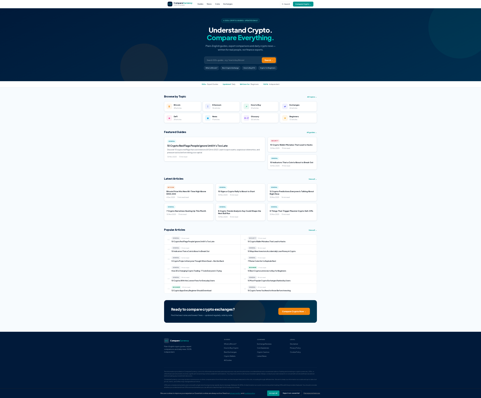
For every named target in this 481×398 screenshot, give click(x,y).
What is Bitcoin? (211, 68)
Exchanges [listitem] (227, 4)
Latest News (262, 356)
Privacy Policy (295, 348)
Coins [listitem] (217, 4)
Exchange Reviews (264, 344)
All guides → (312, 132)
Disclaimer (294, 344)
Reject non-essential (291, 393)
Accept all (273, 393)
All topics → (312, 97)
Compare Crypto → (303, 4)
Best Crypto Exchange (230, 68)
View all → (313, 179)
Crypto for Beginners (267, 68)
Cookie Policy (295, 352)
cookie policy (249, 393)
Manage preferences (312, 393)
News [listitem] (209, 4)
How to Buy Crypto (231, 348)
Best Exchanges (230, 352)
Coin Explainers (263, 348)
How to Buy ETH (249, 68)
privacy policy (235, 393)
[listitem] (202, 240)
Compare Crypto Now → (294, 311)
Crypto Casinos (263, 352)
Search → (269, 60)
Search (287, 4)
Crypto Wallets (229, 356)
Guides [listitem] (200, 4)
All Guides (228, 360)
